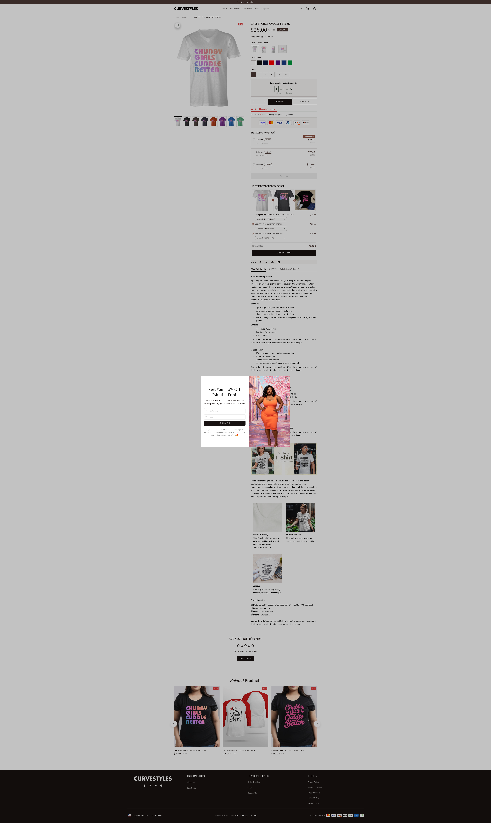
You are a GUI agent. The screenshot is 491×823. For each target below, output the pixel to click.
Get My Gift (224, 423)
